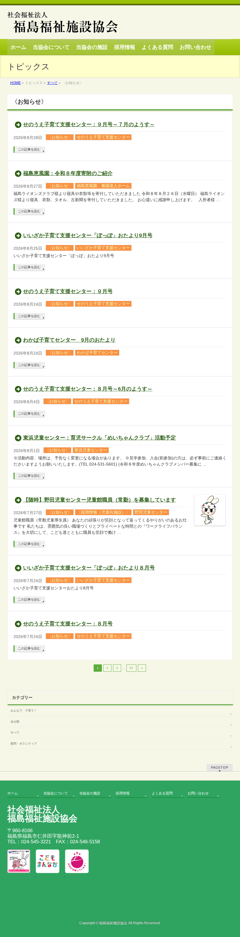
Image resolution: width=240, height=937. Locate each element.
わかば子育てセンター (97, 352)
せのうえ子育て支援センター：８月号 (68, 624)
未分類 (15, 721)
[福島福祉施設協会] (62, 33)
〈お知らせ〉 (59, 137)
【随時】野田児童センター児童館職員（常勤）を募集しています (99, 500)
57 (131, 668)
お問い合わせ (198, 793)
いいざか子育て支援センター (103, 247)
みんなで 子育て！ (24, 710)
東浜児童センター (90, 450)
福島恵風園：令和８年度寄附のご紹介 (68, 173)
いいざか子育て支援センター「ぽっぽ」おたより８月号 (89, 568)
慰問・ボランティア (24, 743)
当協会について (55, 793)
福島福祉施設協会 (113, 923)
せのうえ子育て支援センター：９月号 (68, 291)
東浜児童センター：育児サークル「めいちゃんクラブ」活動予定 (99, 438)
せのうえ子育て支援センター (103, 137)
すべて (15, 732)
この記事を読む (29, 149)
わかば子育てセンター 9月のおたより (69, 340)
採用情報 (123, 793)
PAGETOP (219, 767)
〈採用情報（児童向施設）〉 (103, 512)
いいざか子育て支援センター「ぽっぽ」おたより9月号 (87, 235)
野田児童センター (151, 512)
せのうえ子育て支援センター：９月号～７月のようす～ (89, 124)
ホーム (12, 793)
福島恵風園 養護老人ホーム (103, 185)
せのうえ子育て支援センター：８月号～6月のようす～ (87, 389)
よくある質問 (162, 793)
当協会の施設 (89, 793)
